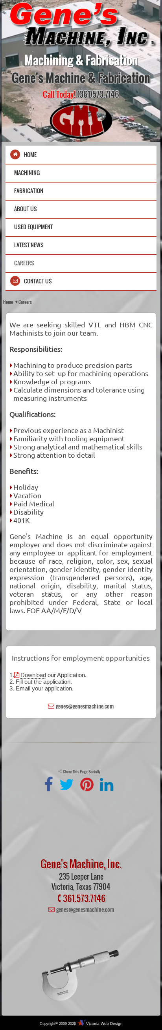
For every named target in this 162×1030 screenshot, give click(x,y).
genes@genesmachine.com (85, 706)
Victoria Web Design (104, 1023)
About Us (25, 209)
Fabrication (28, 190)
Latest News (29, 245)
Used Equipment (33, 227)
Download (33, 675)
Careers (24, 263)
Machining (27, 172)
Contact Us (38, 281)
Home (30, 154)
